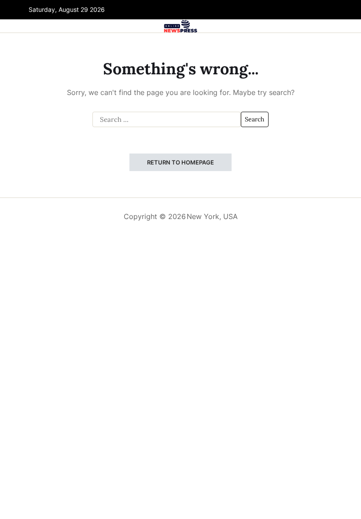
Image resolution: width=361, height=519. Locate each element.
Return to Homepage (180, 162)
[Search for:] (166, 120)
